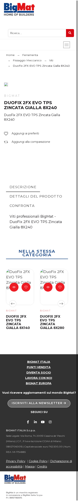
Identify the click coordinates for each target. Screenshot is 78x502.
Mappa (30, 466)
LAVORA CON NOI (38, 378)
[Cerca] (70, 33)
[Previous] (12, 303)
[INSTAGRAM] (50, 422)
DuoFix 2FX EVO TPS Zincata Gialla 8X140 (18, 322)
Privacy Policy (15, 461)
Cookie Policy (38, 461)
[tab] (23, 187)
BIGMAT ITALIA (38, 362)
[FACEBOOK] (28, 422)
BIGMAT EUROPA (38, 383)
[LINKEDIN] (35, 422)
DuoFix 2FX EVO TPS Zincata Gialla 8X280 (52, 322)
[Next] (61, 303)
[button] (21, 133)
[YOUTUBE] (43, 422)
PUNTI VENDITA (39, 367)
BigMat (12, 95)
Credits (42, 466)
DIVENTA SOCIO (38, 372)
